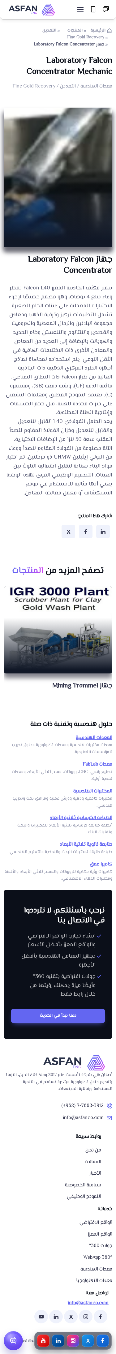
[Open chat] (13, 1340)
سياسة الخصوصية (83, 1185)
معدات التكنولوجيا (94, 1281)
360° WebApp (98, 1258)
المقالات (93, 1162)
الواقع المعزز (100, 1234)
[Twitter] (68, 531)
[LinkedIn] (103, 531)
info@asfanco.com (83, 1118)
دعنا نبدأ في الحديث (58, 1015)
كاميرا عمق (101, 864)
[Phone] (93, 10)
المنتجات (75, 30)
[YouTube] (41, 1316)
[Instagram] (85, 1316)
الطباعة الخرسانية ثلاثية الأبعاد (81, 818)
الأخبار (95, 1173)
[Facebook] (85, 531)
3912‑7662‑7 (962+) (82, 1106)
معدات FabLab (97, 764)
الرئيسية (98, 30)
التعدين (49, 30)
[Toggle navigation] (79, 9)
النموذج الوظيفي (84, 1197)
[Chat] (106, 10)
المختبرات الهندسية (92, 791)
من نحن (93, 1150)
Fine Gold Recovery (85, 37)
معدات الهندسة (96, 1269)
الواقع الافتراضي (95, 1223)
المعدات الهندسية (94, 738)
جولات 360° (100, 1246)
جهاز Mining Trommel (82, 686)
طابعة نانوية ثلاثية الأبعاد (86, 844)
